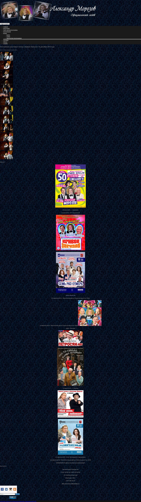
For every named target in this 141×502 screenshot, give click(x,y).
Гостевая (5, 40)
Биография (6, 28)
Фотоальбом (7, 31)
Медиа (5, 33)
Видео (8, 35)
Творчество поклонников (14, 38)
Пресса (5, 42)
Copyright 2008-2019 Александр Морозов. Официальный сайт (18, 501)
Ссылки (5, 43)
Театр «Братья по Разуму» (10, 30)
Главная (5, 27)
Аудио (8, 36)
